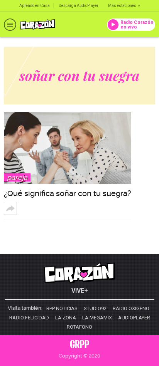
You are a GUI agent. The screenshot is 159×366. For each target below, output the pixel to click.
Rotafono (79, 327)
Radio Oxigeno (131, 308)
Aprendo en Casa (34, 5)
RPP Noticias (62, 308)
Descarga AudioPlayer (78, 5)
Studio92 (95, 308)
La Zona (65, 318)
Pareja (17, 177)
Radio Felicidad (29, 318)
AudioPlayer (134, 318)
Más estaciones (122, 5)
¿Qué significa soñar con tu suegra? (67, 193)
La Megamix (97, 318)
